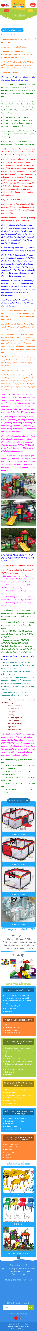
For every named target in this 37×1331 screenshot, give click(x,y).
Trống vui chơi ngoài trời (14, 1069)
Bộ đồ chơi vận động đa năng (16, 1090)
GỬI (30, 1308)
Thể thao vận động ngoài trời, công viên (18, 1065)
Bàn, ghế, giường (11, 1092)
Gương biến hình (11, 1147)
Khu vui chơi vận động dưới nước (17, 995)
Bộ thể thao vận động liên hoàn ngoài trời (19, 1052)
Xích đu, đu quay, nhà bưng (15, 1059)
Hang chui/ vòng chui (13, 1129)
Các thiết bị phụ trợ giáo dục (15, 1098)
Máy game (8, 1011)
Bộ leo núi (8, 1056)
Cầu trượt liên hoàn (12, 1027)
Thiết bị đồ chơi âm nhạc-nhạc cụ (17, 1048)
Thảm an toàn (10, 1100)
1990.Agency (22, 1329)
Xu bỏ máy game (11, 1008)
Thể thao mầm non (12, 1126)
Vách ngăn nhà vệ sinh (13, 1144)
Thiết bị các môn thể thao (14, 1121)
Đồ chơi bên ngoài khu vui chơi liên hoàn (18, 1001)
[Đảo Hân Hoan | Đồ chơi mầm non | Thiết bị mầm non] (18, 5)
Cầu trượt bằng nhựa (12, 1025)
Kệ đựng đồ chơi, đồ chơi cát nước (18, 1095)
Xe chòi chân (9, 1124)
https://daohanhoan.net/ (21, 1326)
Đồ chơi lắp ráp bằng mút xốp (16, 1118)
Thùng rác (8, 1074)
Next (18, 1257)
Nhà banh (8, 1149)
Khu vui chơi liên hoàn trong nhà (17, 998)
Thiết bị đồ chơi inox (12, 1030)
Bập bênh (8, 1155)
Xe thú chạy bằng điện (13, 1006)
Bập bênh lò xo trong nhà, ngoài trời (18, 1061)
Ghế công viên (10, 1072)
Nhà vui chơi (9, 1152)
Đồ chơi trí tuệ (10, 1103)
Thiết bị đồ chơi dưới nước (14, 1033)
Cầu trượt (8, 1157)
